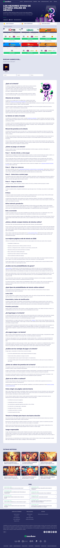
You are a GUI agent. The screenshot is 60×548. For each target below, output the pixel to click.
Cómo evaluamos (17, 517)
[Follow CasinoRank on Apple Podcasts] (56, 532)
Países (39, 1)
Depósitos (35, 1)
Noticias (55, 1)
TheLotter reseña (12, 40)
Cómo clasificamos (16, 519)
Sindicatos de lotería (45, 1)
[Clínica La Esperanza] (40, 541)
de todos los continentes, (32, 118)
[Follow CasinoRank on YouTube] (51, 532)
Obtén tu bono (12, 38)
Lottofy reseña (30, 40)
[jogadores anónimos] (31, 541)
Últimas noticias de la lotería (43, 514)
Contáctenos (16, 515)
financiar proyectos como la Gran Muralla (18, 101)
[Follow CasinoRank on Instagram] (47, 532)
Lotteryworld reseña (48, 40)
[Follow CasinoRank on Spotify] (54, 532)
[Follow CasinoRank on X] (49, 532)
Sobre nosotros (16, 514)
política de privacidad (29, 519)
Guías (51, 1)
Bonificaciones (29, 514)
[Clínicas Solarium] (36, 541)
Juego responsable (29, 517)
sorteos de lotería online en (33, 232)
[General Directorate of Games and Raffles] (17, 541)
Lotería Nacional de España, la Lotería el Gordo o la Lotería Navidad (31, 169)
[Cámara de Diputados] (25, 541)
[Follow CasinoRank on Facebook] (44, 532)
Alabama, (33, 320)
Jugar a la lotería (8, 268)
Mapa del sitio (16, 521)
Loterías (21, 1)
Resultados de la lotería (28, 1)
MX (4, 531)
